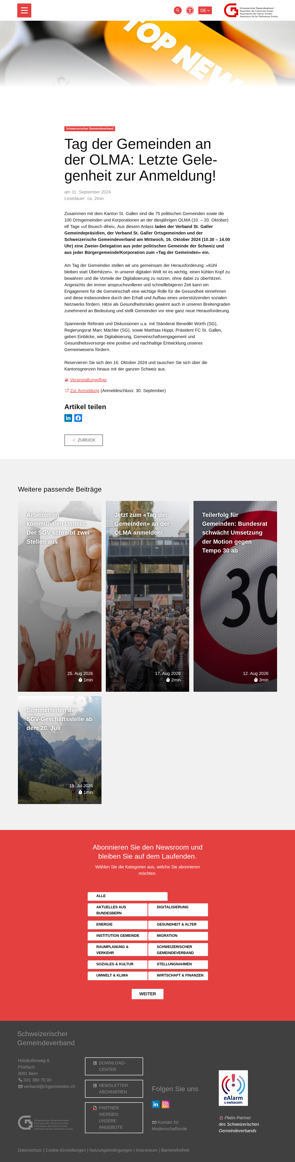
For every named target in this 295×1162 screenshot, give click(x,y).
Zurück (86, 440)
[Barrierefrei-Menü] (190, 10)
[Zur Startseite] (251, 10)
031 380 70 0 (36, 1080)
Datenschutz (30, 1150)
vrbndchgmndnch (49, 1086)
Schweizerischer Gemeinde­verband (89, 128)
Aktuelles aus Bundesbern (111, 910)
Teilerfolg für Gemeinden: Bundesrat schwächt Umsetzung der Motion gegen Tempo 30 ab (234, 533)
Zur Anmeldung (84, 390)
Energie (104, 924)
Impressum (146, 1150)
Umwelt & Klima (112, 975)
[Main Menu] (24, 10)
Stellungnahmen (174, 964)
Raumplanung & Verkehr (112, 950)
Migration (167, 936)
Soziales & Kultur (114, 964)
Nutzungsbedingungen (110, 1150)
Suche (178, 10)
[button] (24, 10)
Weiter (147, 993)
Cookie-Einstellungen (66, 1150)
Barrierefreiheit (175, 1150)
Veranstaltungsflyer (88, 379)
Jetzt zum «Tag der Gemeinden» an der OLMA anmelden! (142, 524)
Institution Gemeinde (117, 936)
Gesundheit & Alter (177, 924)
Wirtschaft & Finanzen (180, 975)
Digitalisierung (173, 907)
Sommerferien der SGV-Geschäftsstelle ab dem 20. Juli (60, 719)
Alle (101, 896)
